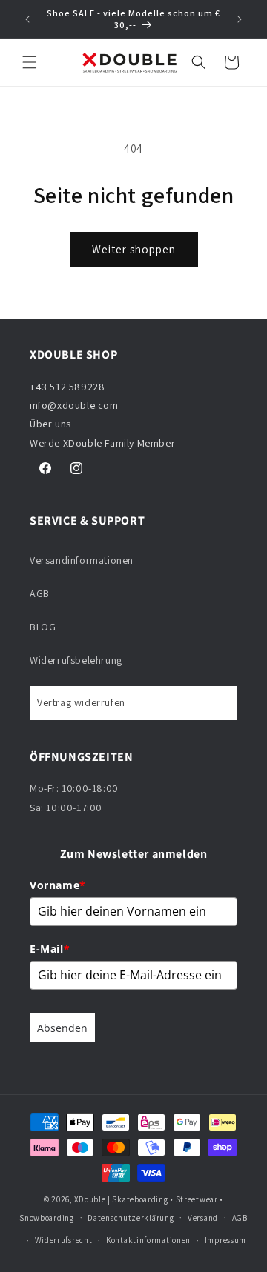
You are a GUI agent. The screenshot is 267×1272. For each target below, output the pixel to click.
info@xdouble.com (75, 405)
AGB (40, 593)
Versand (203, 1218)
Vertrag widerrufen (81, 702)
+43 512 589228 (67, 386)
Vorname (58, 885)
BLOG (43, 626)
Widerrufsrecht (64, 1240)
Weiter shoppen (134, 249)
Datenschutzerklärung (131, 1218)
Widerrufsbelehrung (76, 660)
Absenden (62, 1028)
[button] (29, 62)
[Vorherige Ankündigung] (27, 19)
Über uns (50, 423)
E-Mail (50, 949)
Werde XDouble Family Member (102, 443)
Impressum (225, 1240)
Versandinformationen (82, 560)
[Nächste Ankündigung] (239, 19)
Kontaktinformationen (148, 1240)
